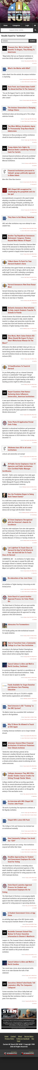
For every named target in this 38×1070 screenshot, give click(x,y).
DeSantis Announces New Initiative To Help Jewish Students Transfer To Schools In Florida (22, 310)
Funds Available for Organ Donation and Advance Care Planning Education (21, 687)
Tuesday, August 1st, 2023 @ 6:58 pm (31, 849)
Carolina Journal (34, 212)
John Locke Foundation (33, 679)
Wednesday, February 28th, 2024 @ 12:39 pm (30, 228)
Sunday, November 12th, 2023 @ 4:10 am (30, 570)
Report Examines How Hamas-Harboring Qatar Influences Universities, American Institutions (21, 394)
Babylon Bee (35, 279)
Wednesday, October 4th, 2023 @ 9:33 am (30, 698)
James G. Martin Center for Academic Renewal (29, 81)
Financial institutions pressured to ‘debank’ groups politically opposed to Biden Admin (21, 172)
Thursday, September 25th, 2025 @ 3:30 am (30, 100)
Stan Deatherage (34, 514)
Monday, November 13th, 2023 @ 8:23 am (30, 540)
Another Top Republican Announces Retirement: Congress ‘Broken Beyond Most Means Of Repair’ (21, 238)
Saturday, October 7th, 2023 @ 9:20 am (30, 677)
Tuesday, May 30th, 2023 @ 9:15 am (31, 1001)
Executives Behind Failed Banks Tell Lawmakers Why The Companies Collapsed (21, 985)
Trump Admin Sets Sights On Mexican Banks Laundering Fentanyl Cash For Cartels (21, 149)
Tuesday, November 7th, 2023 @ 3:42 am (30, 589)
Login (27, 25)
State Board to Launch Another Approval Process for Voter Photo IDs (20, 598)
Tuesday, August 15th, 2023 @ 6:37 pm (30, 812)
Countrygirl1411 (34, 184)
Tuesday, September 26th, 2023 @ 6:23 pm (30, 766)
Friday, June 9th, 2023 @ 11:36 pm (31, 924)
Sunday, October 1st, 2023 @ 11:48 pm (31, 717)
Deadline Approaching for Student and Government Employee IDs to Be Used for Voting (21, 859)
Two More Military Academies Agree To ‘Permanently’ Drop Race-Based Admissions (21, 128)
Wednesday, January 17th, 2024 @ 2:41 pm (30, 328)
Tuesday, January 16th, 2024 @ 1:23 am (30, 358)
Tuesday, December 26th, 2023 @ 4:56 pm (30, 414)
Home (5, 25)
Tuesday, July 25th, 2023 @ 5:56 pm (31, 877)
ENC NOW (35, 442)
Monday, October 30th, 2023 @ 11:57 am (30, 617)
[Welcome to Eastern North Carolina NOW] (19, 11)
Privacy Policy (9, 1039)
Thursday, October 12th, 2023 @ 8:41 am (30, 656)
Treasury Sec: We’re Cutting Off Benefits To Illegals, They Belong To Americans (21, 49)
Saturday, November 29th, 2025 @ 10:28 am (30, 79)
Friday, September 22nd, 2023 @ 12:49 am (30, 794)
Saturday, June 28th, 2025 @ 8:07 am (31, 163)
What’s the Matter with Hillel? (19, 68)
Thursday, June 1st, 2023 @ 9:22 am (31, 975)
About (20, 1036)
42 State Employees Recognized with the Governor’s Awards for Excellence (20, 522)
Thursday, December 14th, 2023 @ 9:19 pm (30, 456)
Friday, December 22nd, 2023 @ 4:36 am (30, 440)
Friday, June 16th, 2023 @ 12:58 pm (31, 905)
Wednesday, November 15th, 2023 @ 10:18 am (29, 512)
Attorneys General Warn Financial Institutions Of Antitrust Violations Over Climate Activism (21, 745)
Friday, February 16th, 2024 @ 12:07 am (30, 277)
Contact (13, 1036)
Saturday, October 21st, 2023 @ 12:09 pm (30, 635)
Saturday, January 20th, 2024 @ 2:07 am (30, 300)
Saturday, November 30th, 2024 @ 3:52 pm (30, 182)
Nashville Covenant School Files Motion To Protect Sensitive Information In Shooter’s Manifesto (21, 933)
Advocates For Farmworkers (18, 624)
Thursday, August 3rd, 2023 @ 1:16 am (31, 831)
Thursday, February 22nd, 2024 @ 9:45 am (30, 254)
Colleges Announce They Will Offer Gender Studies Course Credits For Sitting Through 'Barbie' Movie (21, 775)
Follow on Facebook (22, 1039)
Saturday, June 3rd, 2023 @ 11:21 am (31, 954)
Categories (16, 25)
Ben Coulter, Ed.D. (34, 658)
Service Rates (28, 1036)
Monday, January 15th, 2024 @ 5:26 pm (30, 384)
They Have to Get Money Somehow (21, 217)
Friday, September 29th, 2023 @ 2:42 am (30, 735)
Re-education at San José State (20, 578)
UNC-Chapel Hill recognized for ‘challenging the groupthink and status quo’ (21, 191)
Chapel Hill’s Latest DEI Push (19, 820)
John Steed (35, 458)
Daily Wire (35, 63)
